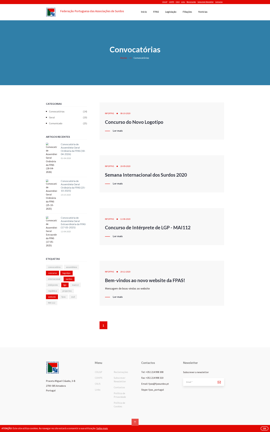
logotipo (66, 273)
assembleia (71, 267)
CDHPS (171, 2)
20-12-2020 (125, 271)
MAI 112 (51, 302)
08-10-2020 (125, 113)
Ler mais (118, 130)
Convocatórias (68, 111)
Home (123, 57)
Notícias (203, 11)
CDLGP (164, 2)
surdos (69, 279)
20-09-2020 (125, 166)
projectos (67, 290)
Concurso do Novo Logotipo (134, 122)
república (52, 290)
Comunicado (68, 123)
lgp (64, 285)
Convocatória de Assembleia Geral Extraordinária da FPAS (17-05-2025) (73, 222)
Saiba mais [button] (102, 428)
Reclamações (191, 2)
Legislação (170, 11)
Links (183, 2)
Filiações (187, 11)
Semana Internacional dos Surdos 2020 (146, 175)
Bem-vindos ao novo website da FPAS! (145, 280)
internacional (54, 279)
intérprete (53, 285)
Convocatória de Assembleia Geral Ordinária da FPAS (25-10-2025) (73, 185)
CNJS (178, 2)
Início (144, 11)
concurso (52, 273)
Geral (68, 117)
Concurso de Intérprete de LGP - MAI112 (147, 227)
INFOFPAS (109, 113)
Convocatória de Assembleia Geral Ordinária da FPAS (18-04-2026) (73, 149)
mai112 (75, 285)
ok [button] (264, 428)
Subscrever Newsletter (206, 2)
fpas (63, 296)
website (52, 296)
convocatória (54, 267)
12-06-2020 (125, 219)
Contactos (218, 2)
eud (73, 296)
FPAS (156, 11)
